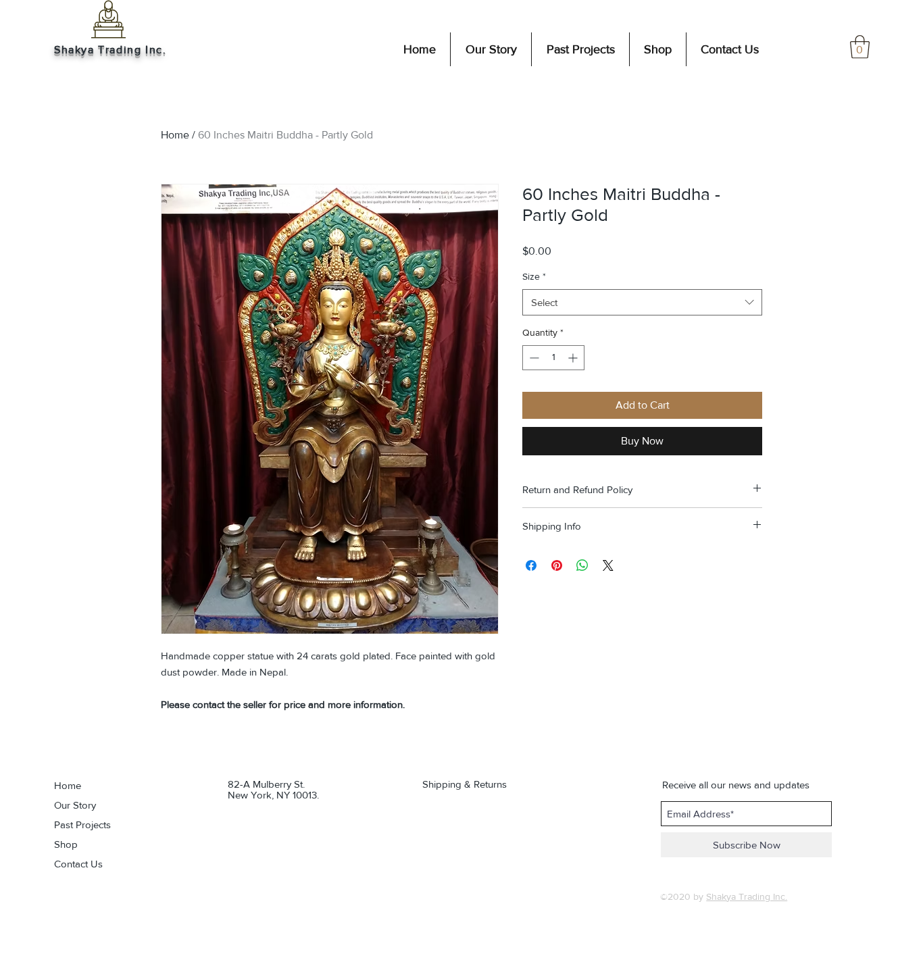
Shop (66, 844)
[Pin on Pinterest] (557, 565)
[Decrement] (532, 358)
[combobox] (642, 302)
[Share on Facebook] (531, 565)
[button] (860, 47)
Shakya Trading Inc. (110, 49)
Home (175, 135)
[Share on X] (608, 565)
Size (534, 276)
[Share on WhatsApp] (582, 565)
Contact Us (78, 863)
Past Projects (82, 824)
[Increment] (574, 358)
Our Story (75, 805)
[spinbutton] (553, 358)
